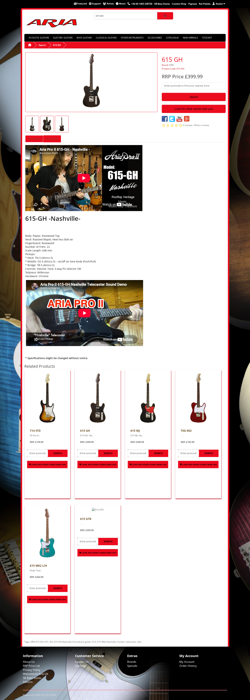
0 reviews (188, 125)
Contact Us (82, 662)
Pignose (192, 3)
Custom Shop (179, 3)
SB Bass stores (32, 678)
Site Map (80, 666)
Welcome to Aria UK (35, 674)
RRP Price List (31, 666)
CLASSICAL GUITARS (106, 37)
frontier (121, 641)
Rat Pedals (204, 3)
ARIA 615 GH (36, 641)
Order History (188, 666)
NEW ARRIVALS (190, 37)
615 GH (57, 45)
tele (139, 641)
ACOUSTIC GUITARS (39, 37)
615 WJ (135, 430)
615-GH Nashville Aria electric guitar (72, 641)
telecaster (131, 641)
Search (42, 45)
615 (94, 641)
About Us (29, 662)
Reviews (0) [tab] (52, 138)
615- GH (48, 641)
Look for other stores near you (194, 109)
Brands (131, 662)
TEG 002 (186, 430)
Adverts (28, 682)
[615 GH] (91, 81)
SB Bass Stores (162, 3)
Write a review (201, 125)
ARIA (171, 65)
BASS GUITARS (84, 37)
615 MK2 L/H (38, 565)
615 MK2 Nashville (106, 641)
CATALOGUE (172, 37)
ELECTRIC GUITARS (63, 37)
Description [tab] (34, 138)
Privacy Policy (31, 670)
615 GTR (85, 519)
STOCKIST (207, 37)
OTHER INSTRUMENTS (132, 37)
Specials (132, 666)
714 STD (35, 430)
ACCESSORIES (155, 37)
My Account (186, 662)
